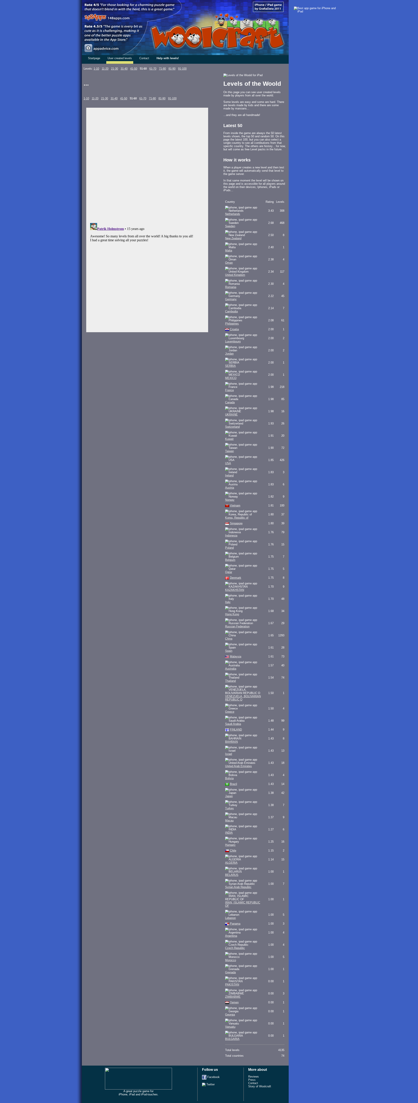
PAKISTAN (232, 984)
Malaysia (235, 656)
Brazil (233, 784)
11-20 (105, 68)
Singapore (236, 523)
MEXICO (230, 378)
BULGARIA (232, 1039)
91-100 (182, 68)
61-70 (152, 68)
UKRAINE (231, 414)
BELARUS (231, 875)
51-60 (143, 68)
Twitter (210, 1084)
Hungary (230, 845)
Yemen (234, 1002)
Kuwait (229, 439)
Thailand (230, 680)
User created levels (120, 58)
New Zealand (233, 238)
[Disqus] (147, 164)
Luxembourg (233, 341)
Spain (228, 650)
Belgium (230, 560)
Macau (229, 820)
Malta (228, 250)
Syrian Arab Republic (238, 887)
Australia (230, 668)
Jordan (229, 353)
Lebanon (230, 918)
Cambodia (231, 311)
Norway (229, 499)
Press (252, 1079)
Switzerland (232, 426)
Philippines (232, 323)
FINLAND (236, 729)
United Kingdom (235, 275)
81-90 (172, 68)
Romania (230, 287)
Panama (235, 923)
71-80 (162, 68)
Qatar (228, 572)
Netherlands (232, 214)
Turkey (229, 808)
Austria (229, 487)
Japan (229, 796)
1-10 (96, 68)
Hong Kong (232, 614)
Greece (229, 711)
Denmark (235, 577)
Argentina (231, 935)
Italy (228, 602)
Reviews (253, 1076)
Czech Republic (235, 948)
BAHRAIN (231, 741)
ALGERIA (231, 862)
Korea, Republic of (236, 517)
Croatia (234, 329)
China (228, 638)
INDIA (229, 832)
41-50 (133, 68)
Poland (229, 547)
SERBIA (230, 365)
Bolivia (229, 778)
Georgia (230, 1014)
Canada (230, 402)
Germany (231, 299)
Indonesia (231, 535)
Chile (233, 850)
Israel (228, 754)
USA (228, 463)
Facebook (213, 1077)
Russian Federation (237, 626)
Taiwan (229, 451)
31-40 (124, 68)
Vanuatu (230, 1026)
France (229, 390)
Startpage (94, 58)
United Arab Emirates (238, 766)
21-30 (114, 68)
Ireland (229, 475)
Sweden (230, 226)
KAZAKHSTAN (234, 590)
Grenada (230, 972)
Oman (229, 262)
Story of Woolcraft (259, 1086)
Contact (144, 58)
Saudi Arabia (233, 724)
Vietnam (235, 505)
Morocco (230, 960)
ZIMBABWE (233, 996)
